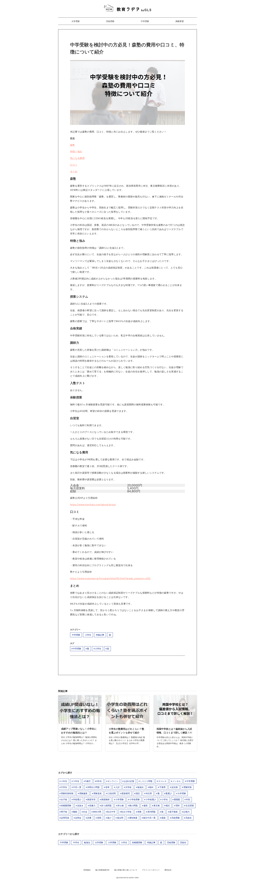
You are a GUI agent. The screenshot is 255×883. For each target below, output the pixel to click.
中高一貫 (77, 787)
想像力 (92, 805)
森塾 (72, 144)
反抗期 (174, 787)
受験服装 (83, 793)
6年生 (99, 781)
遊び (109, 817)
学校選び (77, 799)
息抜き (80, 805)
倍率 (107, 787)
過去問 (120, 817)
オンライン (113, 781)
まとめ (73, 171)
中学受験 (145, 21)
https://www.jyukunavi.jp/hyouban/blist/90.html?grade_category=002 (110, 578)
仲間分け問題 (93, 787)
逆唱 (99, 817)
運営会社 (167, 870)
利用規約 (87, 870)
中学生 (64, 787)
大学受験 (75, 21)
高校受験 (110, 21)
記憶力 (186, 811)
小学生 (88, 635)
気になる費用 (77, 158)
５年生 (76, 781)
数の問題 (133, 805)
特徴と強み (76, 151)
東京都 (156, 805)
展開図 (177, 799)
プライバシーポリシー (151, 870)
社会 (85, 811)
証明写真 (65, 817)
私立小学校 (126, 811)
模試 (168, 805)
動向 (151, 787)
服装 (146, 805)
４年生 (64, 781)
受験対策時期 (67, 793)
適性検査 (133, 817)
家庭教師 (105, 799)
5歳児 (88, 781)
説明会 (78, 817)
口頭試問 (111, 793)
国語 (138, 793)
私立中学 (111, 811)
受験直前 (97, 793)
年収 (188, 799)
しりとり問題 (146, 781)
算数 (139, 811)
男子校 (64, 811)
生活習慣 (189, 805)
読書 (89, 817)
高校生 (188, 817)
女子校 (64, 799)
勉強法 (140, 787)
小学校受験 (134, 799)
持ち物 (120, 805)
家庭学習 (91, 799)
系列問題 (151, 811)
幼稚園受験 (66, 805)
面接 (163, 817)
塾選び (169, 793)
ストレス (162, 781)
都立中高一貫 (149, 817)
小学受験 (119, 799)
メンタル (176, 781)
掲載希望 (179, 21)
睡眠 (75, 811)
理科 (178, 805)
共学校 (128, 787)
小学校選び (151, 799)
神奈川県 (97, 811)
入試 (117, 787)
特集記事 (100, 635)
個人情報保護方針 (102, 870)
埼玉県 (149, 793)
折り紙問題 (106, 805)
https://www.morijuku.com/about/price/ (93, 504)
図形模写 (126, 793)
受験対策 (187, 787)
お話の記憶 (129, 781)
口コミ (73, 164)
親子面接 (173, 811)
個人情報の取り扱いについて (125, 870)
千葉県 (162, 787)
